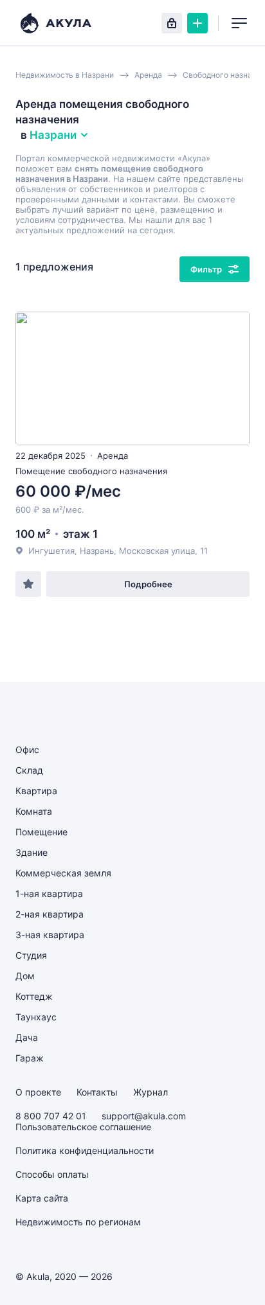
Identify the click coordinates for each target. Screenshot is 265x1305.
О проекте (38, 1092)
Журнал (150, 1092)
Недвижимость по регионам (78, 1221)
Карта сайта (41, 1198)
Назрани (53, 135)
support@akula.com (144, 1115)
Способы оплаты (52, 1174)
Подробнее (148, 584)
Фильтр (206, 269)
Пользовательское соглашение (83, 1126)
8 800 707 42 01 (50, 1115)
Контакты (97, 1092)
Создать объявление (197, 23)
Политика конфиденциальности (84, 1150)
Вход (171, 23)
